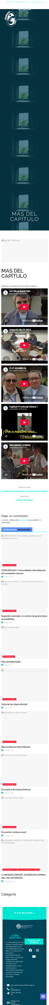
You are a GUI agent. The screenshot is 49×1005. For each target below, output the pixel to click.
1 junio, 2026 (8, 665)
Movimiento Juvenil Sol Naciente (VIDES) (21, 870)
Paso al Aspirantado (11, 661)
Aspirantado (8, 657)
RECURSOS (10, 2)
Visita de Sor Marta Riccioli (14, 704)
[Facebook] (19, 9)
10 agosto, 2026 (9, 577)
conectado (23, 520)
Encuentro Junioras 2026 (13, 832)
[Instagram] (24, 9)
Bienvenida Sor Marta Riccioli (15, 747)
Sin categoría (9, 565)
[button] (43, 997)
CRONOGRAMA (22, 2)
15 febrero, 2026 (9, 835)
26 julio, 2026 (8, 622)
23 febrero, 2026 (9, 750)
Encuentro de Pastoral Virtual (15, 789)
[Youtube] (29, 9)
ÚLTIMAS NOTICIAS (36, 2)
